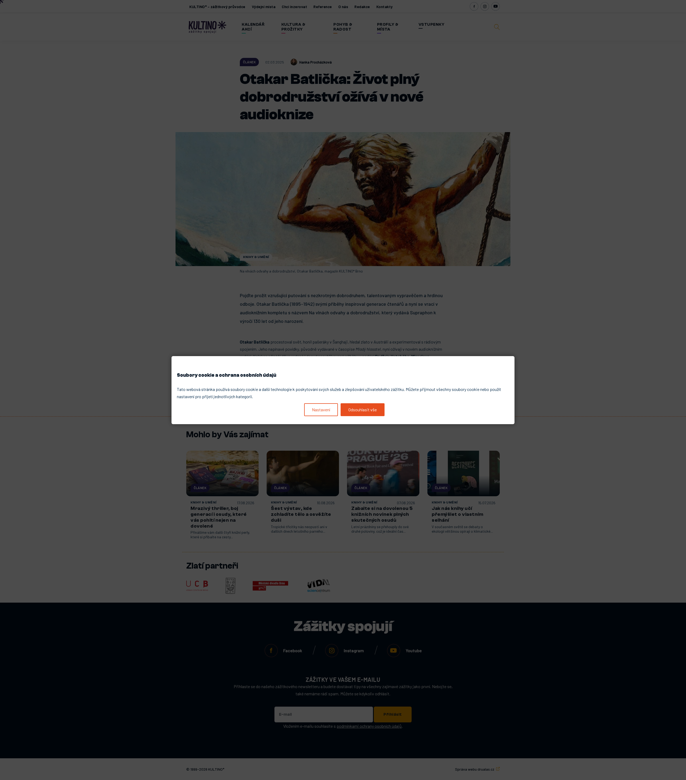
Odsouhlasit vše (362, 409)
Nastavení (321, 409)
